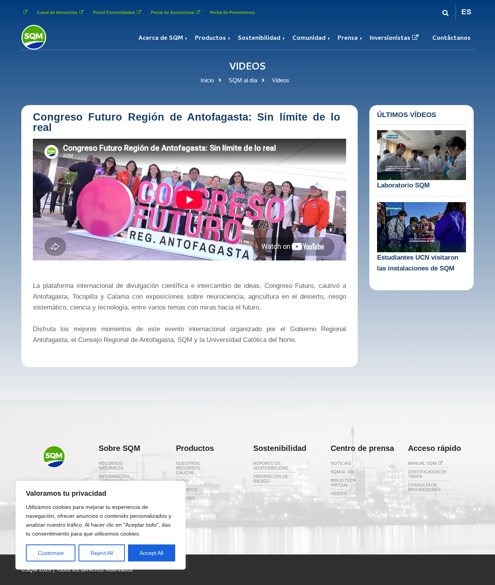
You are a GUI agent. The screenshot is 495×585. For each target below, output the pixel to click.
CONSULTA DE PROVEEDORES (424, 487)
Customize (51, 553)
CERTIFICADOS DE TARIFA (427, 474)
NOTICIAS (341, 463)
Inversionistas (390, 39)
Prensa (348, 39)
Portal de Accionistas (172, 12)
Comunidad (309, 39)
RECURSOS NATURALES (111, 465)
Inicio (207, 80)
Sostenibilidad (259, 39)
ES (466, 12)
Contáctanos (451, 39)
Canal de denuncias (57, 12)
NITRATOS (186, 489)
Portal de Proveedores (232, 12)
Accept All (151, 553)
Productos (210, 39)
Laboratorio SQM (403, 185)
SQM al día (243, 80)
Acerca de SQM (160, 39)
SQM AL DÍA (342, 471)
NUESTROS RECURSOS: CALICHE (188, 468)
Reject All (101, 553)
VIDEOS (338, 493)
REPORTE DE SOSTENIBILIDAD (270, 465)
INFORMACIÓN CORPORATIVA (114, 478)
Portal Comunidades (114, 12)
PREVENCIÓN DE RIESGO (270, 478)
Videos (280, 80)
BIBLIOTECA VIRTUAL (343, 482)
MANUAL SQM (422, 463)
